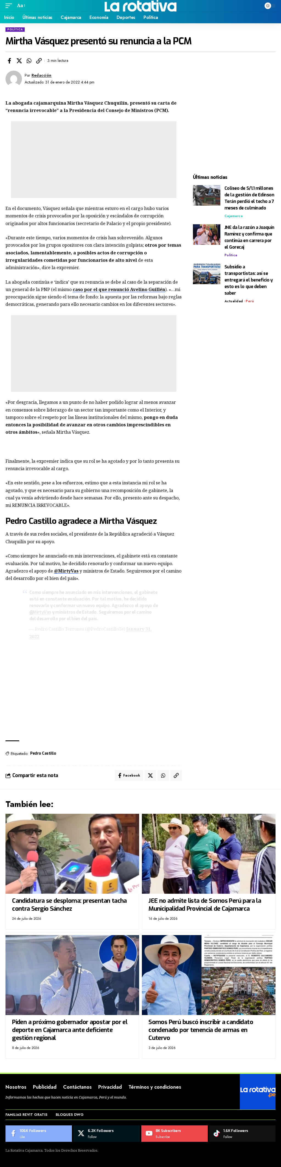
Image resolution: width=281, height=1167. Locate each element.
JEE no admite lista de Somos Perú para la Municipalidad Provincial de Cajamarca (204, 905)
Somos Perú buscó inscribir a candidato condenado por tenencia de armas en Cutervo (200, 1030)
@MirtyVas (66, 571)
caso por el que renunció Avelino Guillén (119, 289)
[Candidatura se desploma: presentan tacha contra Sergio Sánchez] (72, 854)
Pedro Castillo (43, 753)
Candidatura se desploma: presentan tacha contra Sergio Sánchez (69, 905)
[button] (10, 5)
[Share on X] (19, 60)
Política (15, 29)
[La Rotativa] (141, 6)
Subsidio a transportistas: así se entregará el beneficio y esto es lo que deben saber (248, 280)
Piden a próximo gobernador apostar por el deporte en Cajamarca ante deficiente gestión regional (69, 1030)
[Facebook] (38, 1133)
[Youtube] (174, 1133)
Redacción (42, 75)
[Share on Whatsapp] (29, 60)
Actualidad (233, 301)
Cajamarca (233, 216)
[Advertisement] (93, 159)
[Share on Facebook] (9, 60)
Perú (250, 301)
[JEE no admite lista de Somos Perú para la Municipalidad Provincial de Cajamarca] (209, 854)
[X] (106, 1133)
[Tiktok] (242, 1133)
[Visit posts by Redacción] (13, 79)
